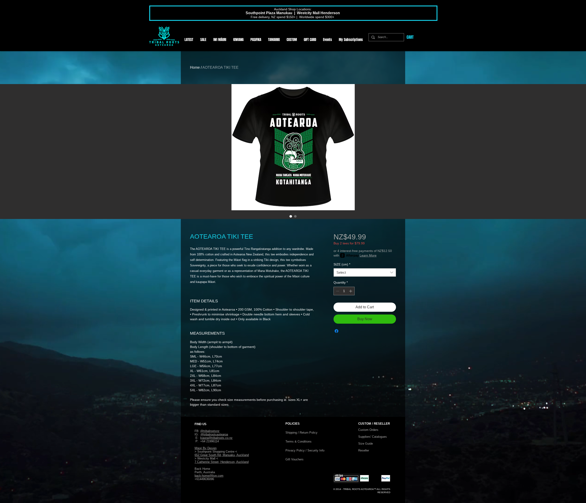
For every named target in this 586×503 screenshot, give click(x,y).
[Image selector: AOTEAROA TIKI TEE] (290, 216)
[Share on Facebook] (336, 331)
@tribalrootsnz (210, 431)
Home (195, 67)
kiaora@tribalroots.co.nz (216, 438)
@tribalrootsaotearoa (214, 434)
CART (410, 37)
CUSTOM (365, 423)
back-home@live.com (209, 475)
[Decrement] (337, 291)
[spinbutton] (344, 291)
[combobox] (365, 272)
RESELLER (382, 423)
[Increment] (351, 291)
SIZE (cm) (342, 264)
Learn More (368, 255)
